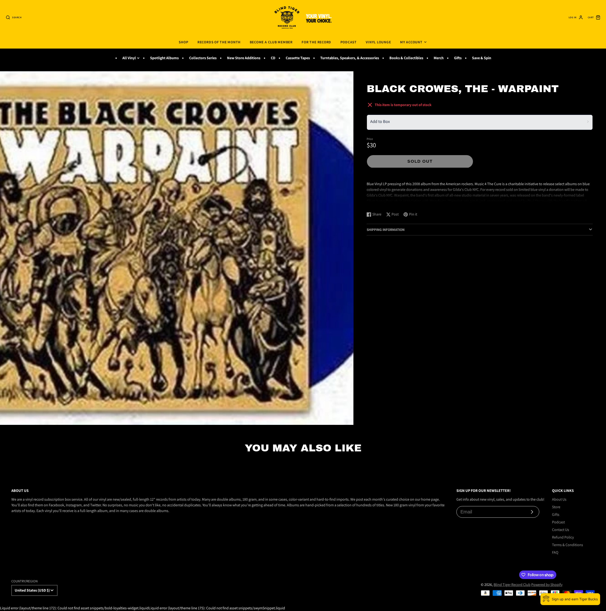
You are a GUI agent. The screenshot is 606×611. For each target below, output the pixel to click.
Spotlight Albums (164, 57)
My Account (411, 42)
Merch (439, 57)
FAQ (555, 552)
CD (273, 57)
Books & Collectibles (406, 57)
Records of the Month (219, 42)
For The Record (316, 42)
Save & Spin (481, 57)
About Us (559, 499)
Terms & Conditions (567, 544)
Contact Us (560, 529)
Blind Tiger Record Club (512, 584)
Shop (183, 42)
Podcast (348, 42)
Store (556, 506)
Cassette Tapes (298, 57)
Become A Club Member (271, 42)
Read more (376, 203)
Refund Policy (563, 537)
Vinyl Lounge (378, 42)
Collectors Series (203, 57)
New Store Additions (243, 57)
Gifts (458, 57)
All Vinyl (129, 57)
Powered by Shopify (546, 584)
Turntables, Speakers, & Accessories (349, 57)
